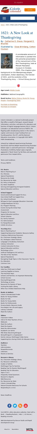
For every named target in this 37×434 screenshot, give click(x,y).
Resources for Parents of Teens (11, 284)
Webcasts (4, 322)
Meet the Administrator (8, 328)
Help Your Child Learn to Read (10, 269)
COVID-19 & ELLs (6, 225)
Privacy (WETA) (6, 163)
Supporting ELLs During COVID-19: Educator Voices (18, 339)
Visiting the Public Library (9, 286)
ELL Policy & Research (8, 182)
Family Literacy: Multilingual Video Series (14, 337)
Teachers (4, 345)
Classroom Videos (7, 317)
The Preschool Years (7, 273)
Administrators (6, 347)
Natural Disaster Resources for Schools (14, 385)
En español (18, 2)
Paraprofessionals (7, 349)
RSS (20, 406)
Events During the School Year (11, 208)
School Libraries (6, 216)
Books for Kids (5, 299)
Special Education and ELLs (10, 189)
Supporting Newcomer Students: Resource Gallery (17, 233)
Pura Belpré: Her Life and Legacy (12, 307)
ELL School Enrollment (8, 199)
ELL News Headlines (7, 184)
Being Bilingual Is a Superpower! (12, 335)
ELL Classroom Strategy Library (11, 237)
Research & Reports (7, 377)
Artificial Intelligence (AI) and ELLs (12, 252)
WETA (30, 429)
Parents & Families (7, 354)
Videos (3, 315)
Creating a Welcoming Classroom (12, 235)
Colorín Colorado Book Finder (10, 294)
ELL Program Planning (8, 205)
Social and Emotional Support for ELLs (13, 195)
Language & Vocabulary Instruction (12, 242)
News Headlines (6, 395)
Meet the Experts (6, 326)
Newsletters (15, 429)
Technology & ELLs (7, 250)
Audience (4, 343)
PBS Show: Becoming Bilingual (11, 333)
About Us (7, 429)
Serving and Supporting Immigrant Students (15, 187)
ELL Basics (5, 169)
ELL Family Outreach (7, 218)
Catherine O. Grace (13, 41)
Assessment (5, 210)
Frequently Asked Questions (10, 374)
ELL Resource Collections (9, 362)
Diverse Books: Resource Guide (11, 305)
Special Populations (7, 176)
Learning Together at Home (10, 271)
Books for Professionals (9, 303)
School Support (6, 192)
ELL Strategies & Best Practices (11, 239)
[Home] (11, 9)
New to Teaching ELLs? (8, 171)
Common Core (5, 263)
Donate (30, 10)
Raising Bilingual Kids (8, 280)
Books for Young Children (9, 296)
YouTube (26, 406)
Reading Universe (7, 416)
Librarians (4, 351)
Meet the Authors (6, 312)
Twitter (15, 406)
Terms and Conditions (8, 160)
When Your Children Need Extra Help (13, 288)
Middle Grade (15, 90)
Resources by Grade (7, 178)
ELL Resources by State (8, 180)
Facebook (9, 406)
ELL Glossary (5, 174)
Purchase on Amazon (8, 106)
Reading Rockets (11, 414)
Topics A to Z (5, 372)
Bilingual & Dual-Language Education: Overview (17, 201)
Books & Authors (7, 292)
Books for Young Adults (8, 301)
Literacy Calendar (7, 309)
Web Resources (6, 379)
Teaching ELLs (6, 229)
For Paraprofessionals (8, 223)
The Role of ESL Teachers (9, 254)
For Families (5, 267)
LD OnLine (27, 414)
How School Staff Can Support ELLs (12, 197)
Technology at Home (7, 282)
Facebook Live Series (8, 330)
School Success (6, 278)
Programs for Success (8, 212)
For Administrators (7, 221)
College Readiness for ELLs (10, 203)
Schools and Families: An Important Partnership (16, 275)
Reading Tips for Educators (10, 370)
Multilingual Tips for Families (10, 366)
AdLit (20, 414)
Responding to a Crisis (8, 387)
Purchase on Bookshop (9, 104)
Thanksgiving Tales (13, 100)
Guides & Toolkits (6, 364)
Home (2, 25)
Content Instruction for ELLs (10, 246)
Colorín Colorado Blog (8, 383)
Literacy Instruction (7, 244)
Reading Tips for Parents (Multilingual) (13, 368)
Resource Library (7, 357)
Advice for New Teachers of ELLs (11, 320)
